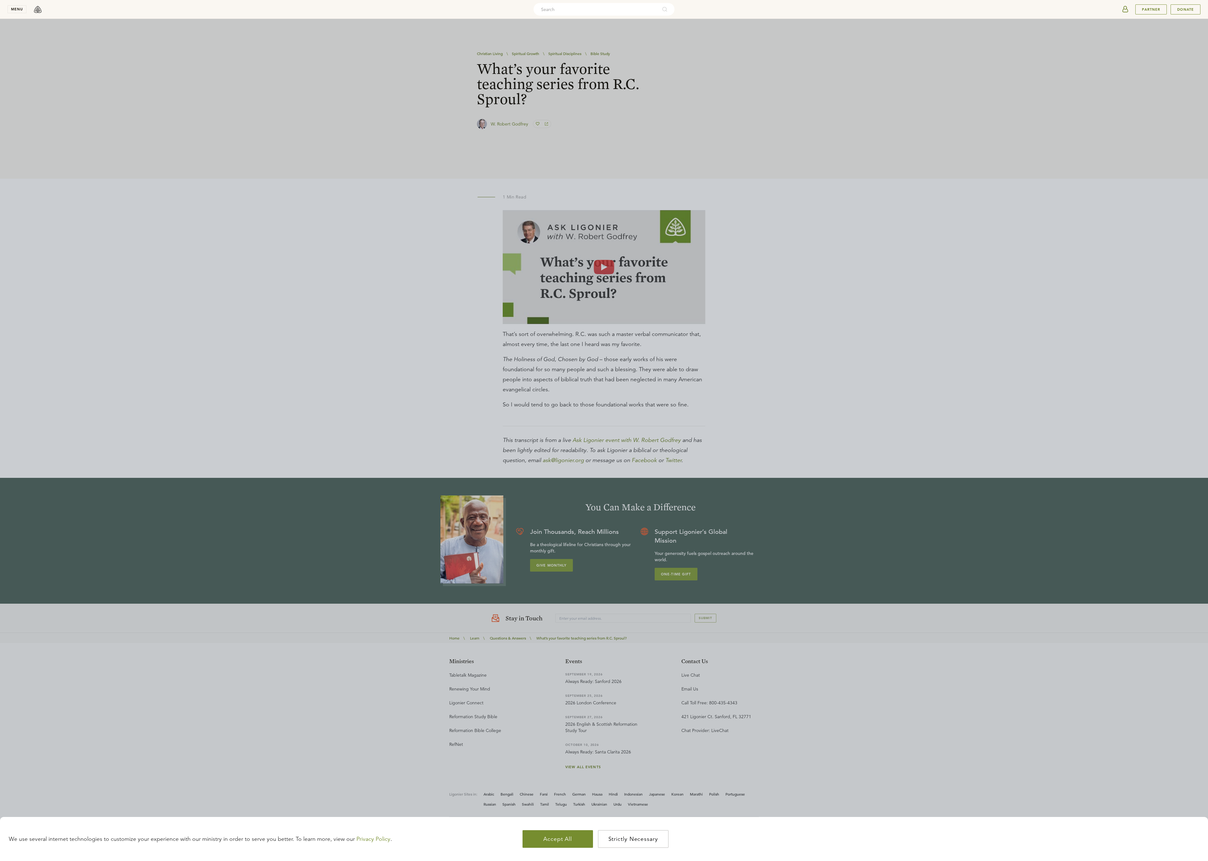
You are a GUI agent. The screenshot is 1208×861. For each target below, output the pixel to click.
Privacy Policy (373, 839)
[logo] (37, 9)
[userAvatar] (1125, 9)
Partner (1151, 9)
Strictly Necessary (633, 839)
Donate (1185, 9)
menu (17, 9)
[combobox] (595, 9)
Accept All (557, 839)
